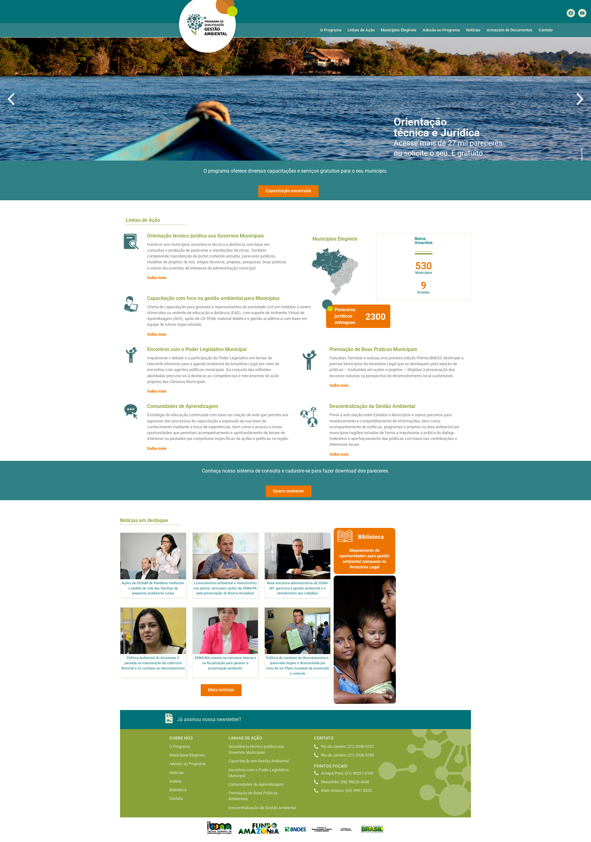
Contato (546, 30)
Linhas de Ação (361, 30)
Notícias (473, 30)
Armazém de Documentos (510, 30)
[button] (11, 99)
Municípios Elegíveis (398, 30)
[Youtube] (582, 13)
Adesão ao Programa (441, 30)
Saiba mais (157, 277)
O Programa (330, 30)
